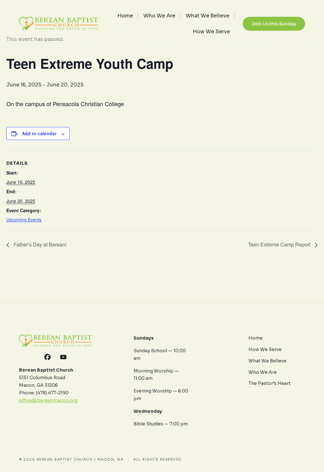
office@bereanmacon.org (48, 400)
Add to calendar (39, 133)
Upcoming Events (23, 219)
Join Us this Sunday (274, 24)
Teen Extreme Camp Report (280, 244)
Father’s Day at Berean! (39, 244)
